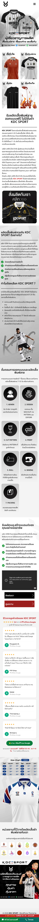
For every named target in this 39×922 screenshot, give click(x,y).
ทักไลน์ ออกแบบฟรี (11, 919)
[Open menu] (34, 4)
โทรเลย (30, 919)
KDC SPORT (17, 179)
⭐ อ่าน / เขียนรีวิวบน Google (19, 743)
